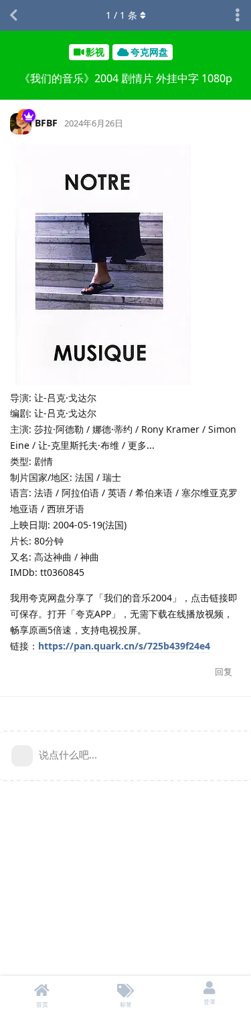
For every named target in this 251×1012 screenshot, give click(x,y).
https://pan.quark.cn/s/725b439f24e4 (124, 645)
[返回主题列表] (13, 15)
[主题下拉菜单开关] (237, 15)
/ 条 (121, 15)
